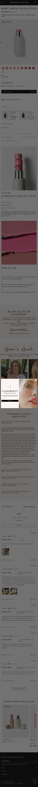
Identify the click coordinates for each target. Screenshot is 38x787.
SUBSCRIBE (10, 400)
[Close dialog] (36, 380)
